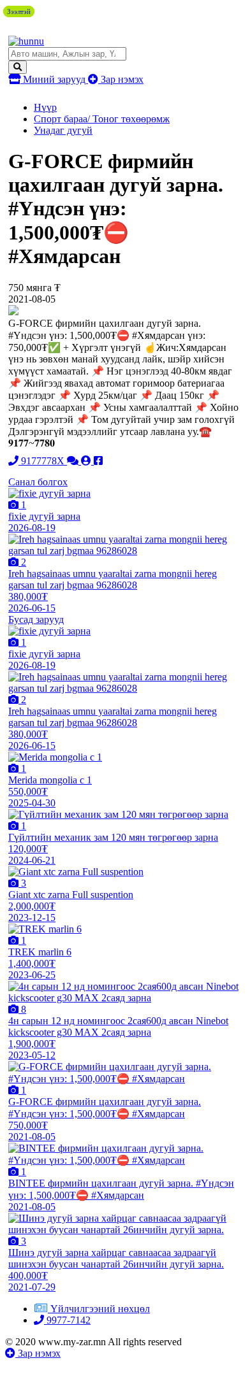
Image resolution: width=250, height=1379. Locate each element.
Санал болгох (38, 481)
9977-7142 (67, 1320)
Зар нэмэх (120, 79)
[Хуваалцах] (98, 460)
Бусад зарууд (36, 619)
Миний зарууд (54, 79)
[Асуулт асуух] (74, 460)
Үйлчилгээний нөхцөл (100, 1308)
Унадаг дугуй (63, 130)
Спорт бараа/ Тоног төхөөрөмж (102, 118)
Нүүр (45, 107)
